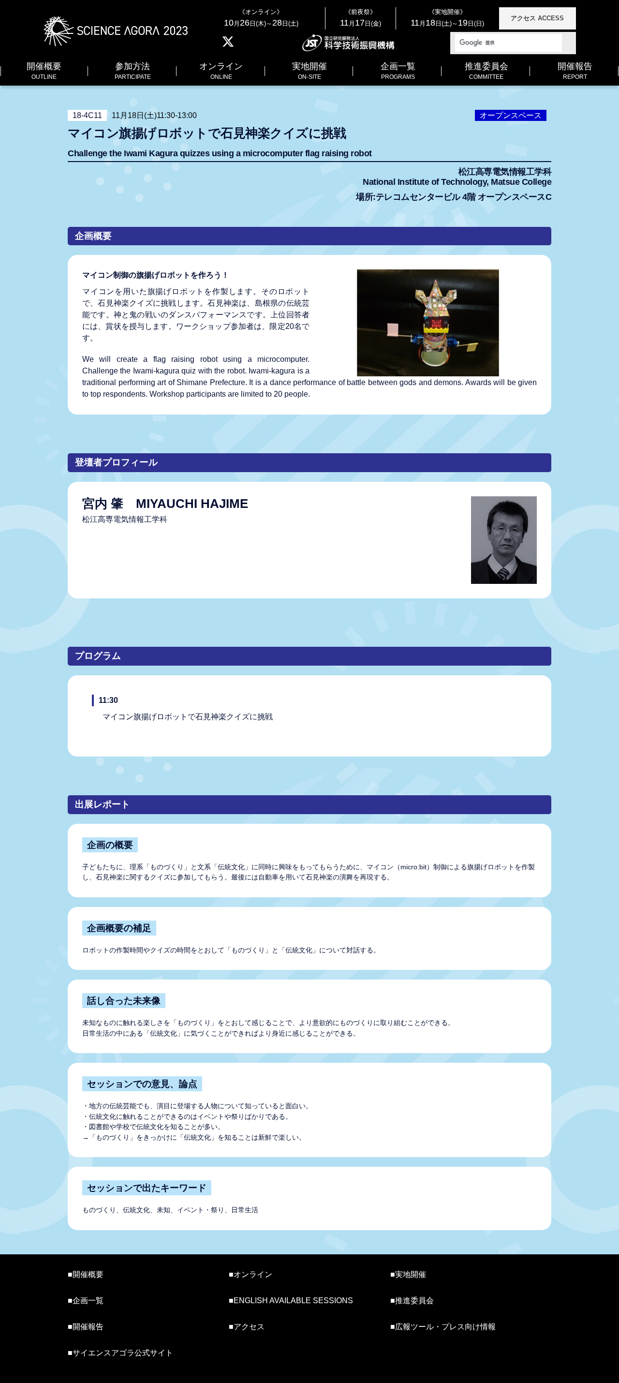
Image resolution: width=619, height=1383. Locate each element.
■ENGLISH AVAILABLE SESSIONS (291, 1300)
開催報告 (575, 70)
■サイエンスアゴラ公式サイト (120, 1353)
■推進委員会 (412, 1300)
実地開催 (309, 70)
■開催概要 (85, 1274)
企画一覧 (398, 70)
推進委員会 (486, 70)
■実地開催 (408, 1274)
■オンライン (250, 1274)
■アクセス (247, 1327)
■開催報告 (85, 1327)
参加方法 (133, 70)
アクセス (537, 18)
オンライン (221, 70)
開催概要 (44, 70)
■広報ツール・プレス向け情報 (443, 1327)
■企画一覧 (85, 1300)
